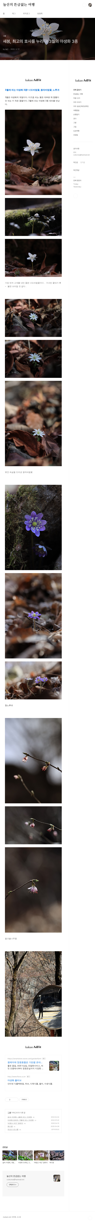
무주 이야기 (77, 102)
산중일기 (76, 114)
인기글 (82, 162)
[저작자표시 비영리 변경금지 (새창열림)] (32, 1100)
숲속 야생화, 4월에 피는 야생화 (20, 1117)
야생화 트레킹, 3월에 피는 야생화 (21, 1120)
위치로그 (26, 13)
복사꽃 (10, 1126)
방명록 (40, 13)
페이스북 (75, 196)
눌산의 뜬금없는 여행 (19, 5)
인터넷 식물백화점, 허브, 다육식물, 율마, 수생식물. (30, 1083)
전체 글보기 (77, 90)
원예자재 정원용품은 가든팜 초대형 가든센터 (25, 1062)
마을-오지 (76, 98)
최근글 (75, 162)
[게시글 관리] (15, 1100)
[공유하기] (12, 1100)
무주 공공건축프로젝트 (81, 106)
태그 (14, 13)
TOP (90, 1218)
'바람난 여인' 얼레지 (15, 1123)
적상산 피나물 (13, 1129)
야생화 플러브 (15, 1080)
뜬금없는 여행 (78, 94)
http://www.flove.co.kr (17, 1077)
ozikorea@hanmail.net (15, 1180)
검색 (84, 5)
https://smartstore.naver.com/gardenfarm (24, 1059)
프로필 (75, 135)
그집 (74, 127)
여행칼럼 (76, 110)
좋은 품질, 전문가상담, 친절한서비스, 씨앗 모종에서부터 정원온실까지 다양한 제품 (26, 1067)
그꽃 (9, 1112)
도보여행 (76, 131)
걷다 (74, 119)
